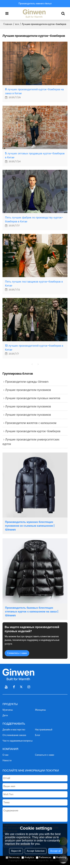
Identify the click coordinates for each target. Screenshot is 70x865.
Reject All (16, 851)
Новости (7, 760)
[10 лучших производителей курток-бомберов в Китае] (35, 319)
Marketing (61, 857)
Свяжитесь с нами (17, 653)
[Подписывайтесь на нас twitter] (21, 687)
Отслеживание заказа (14, 735)
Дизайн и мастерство (14, 729)
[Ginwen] (35, 13)
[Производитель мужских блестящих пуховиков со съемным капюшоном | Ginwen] (35, 485)
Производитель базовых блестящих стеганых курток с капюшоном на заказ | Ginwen (31, 611)
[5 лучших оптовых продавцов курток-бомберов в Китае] (35, 127)
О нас (6, 754)
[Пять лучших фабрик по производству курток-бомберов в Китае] (35, 191)
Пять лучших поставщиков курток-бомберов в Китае (34, 283)
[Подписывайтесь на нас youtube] (6, 687)
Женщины (40, 709)
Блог (37, 735)
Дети (5, 715)
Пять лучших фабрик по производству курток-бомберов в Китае (34, 219)
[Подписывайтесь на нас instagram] (29, 687)
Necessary (14, 857)
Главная (7, 24)
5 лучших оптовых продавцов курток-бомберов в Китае (35, 155)
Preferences (45, 857)
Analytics (29, 857)
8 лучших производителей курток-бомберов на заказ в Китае (34, 91)
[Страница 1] (32, 364)
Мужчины (8, 709)
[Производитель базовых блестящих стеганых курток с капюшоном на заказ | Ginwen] (35, 570)
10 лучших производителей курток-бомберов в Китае (34, 347)
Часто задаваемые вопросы (17, 740)
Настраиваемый (43, 729)
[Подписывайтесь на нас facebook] (14, 687)
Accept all (55, 851)
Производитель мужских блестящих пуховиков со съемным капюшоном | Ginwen (29, 525)
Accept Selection (36, 851)
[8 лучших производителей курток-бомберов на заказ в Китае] (35, 63)
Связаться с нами (44, 754)
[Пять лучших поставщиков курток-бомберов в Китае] (35, 255)
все (17, 24)
